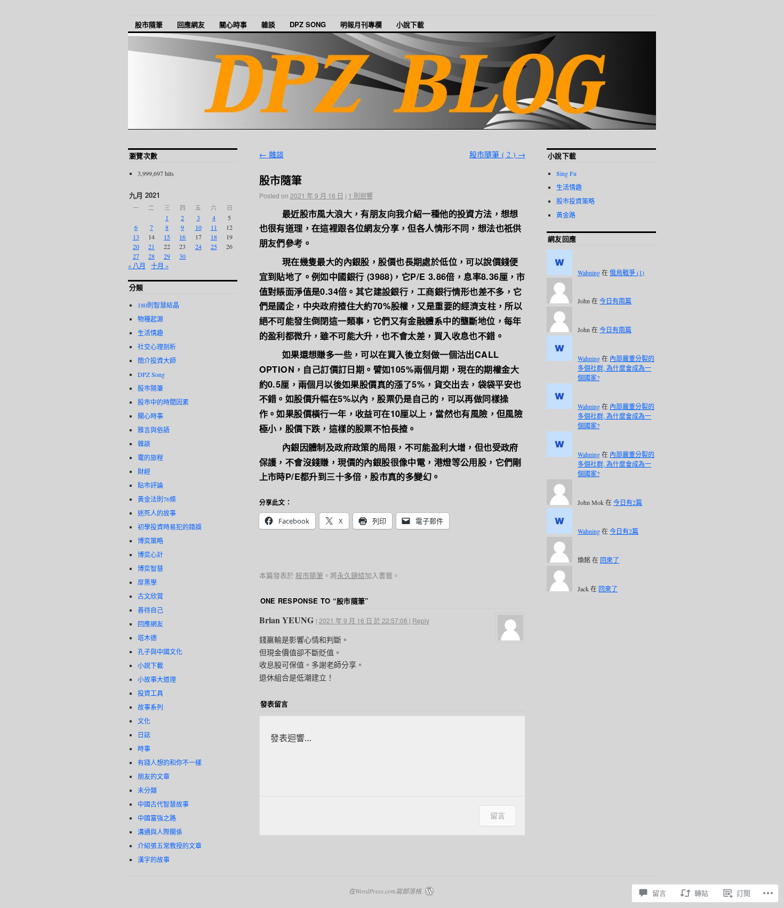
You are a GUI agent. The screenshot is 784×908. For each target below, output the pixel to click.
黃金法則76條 (157, 499)
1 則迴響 (360, 195)
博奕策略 (150, 540)
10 (198, 227)
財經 (144, 471)
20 (136, 246)
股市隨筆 (149, 24)
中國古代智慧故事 (163, 804)
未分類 (147, 790)
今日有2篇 (627, 502)
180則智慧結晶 (158, 305)
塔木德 (147, 637)
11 (214, 227)
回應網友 (191, 24)
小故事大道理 (157, 679)
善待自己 (150, 610)
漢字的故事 (154, 859)
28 (151, 256)
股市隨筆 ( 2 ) (497, 154)
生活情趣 (150, 332)
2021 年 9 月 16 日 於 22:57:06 (364, 620)
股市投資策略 (575, 201)
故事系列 (150, 707)
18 (214, 236)
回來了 (609, 560)
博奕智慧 (150, 568)
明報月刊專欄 (361, 24)
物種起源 (150, 319)
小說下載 (410, 24)
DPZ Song (308, 24)
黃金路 (565, 215)
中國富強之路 (157, 818)
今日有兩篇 (615, 300)
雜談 (268, 24)
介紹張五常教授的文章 (170, 845)
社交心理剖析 (157, 346)
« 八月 (137, 265)
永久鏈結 (351, 575)
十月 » (160, 265)
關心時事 (233, 24)
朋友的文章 (154, 776)
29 (167, 256)
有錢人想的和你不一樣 (170, 762)
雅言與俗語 (154, 429)
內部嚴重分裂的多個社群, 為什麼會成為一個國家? (616, 368)
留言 (497, 815)
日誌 (144, 734)
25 (214, 246)
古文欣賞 (150, 596)
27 (136, 256)
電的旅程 (150, 457)
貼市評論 (150, 485)
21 (151, 246)
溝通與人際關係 (160, 831)
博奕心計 (150, 554)
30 (182, 256)
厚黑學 (147, 582)
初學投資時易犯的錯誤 (170, 527)
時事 (144, 748)
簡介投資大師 (157, 360)
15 (167, 236)
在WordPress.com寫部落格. (386, 891)
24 (198, 246)
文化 (144, 721)
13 (136, 236)
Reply (420, 620)
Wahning (589, 272)
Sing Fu (566, 173)
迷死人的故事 (157, 513)
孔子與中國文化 (160, 651)
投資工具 (150, 693)
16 (182, 236)
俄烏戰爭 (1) (627, 272)
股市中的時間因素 (163, 402)
